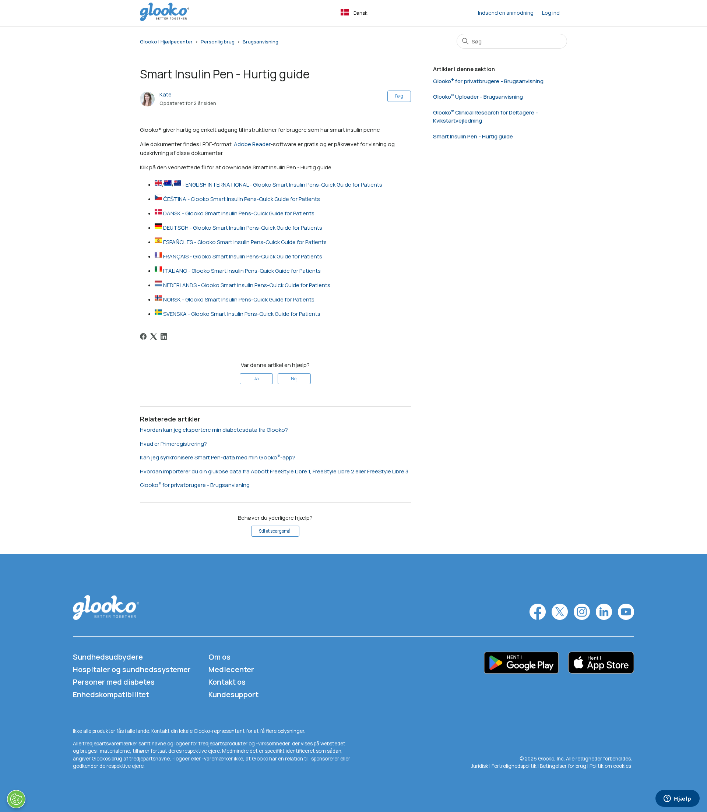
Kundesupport (233, 694)
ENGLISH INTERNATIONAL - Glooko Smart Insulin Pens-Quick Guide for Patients (284, 184)
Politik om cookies (610, 766)
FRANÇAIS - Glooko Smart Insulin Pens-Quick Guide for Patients (242, 256)
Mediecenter (231, 669)
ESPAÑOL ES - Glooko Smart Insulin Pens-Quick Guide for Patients (245, 242)
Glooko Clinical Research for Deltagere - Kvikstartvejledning (485, 117)
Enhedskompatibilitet (111, 694)
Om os (219, 657)
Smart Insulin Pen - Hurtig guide (473, 136)
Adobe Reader (252, 144)
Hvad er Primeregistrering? (173, 444)
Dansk (360, 13)
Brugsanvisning (260, 41)
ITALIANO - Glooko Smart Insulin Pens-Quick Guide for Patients (242, 271)
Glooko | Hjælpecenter (166, 41)
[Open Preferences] (16, 799)
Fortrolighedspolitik (514, 766)
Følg (399, 96)
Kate (165, 94)
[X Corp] (153, 336)
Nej (294, 378)
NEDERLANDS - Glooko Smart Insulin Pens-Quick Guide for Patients (246, 285)
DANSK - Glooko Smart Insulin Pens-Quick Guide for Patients (238, 213)
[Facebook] (143, 336)
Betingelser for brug (563, 766)
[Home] (164, 19)
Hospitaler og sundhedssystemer (132, 669)
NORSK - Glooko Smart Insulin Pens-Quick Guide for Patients (238, 299)
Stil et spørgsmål (275, 531)
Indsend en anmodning (506, 12)
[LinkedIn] (164, 336)
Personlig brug (218, 41)
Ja (256, 378)
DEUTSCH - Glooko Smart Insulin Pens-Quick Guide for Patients (242, 228)
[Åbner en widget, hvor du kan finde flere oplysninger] (677, 799)
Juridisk (480, 766)
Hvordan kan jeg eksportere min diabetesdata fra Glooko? (214, 430)
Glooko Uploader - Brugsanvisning (478, 96)
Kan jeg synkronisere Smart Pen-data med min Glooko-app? (217, 457)
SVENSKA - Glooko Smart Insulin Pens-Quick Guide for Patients (241, 314)
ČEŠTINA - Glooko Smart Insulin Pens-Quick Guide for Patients (241, 199)
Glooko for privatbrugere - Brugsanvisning (195, 485)
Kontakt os (227, 682)
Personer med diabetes (114, 682)
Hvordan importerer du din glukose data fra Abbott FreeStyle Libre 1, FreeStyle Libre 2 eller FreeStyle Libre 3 (274, 471)
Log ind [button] (551, 12)
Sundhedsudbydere (108, 657)
